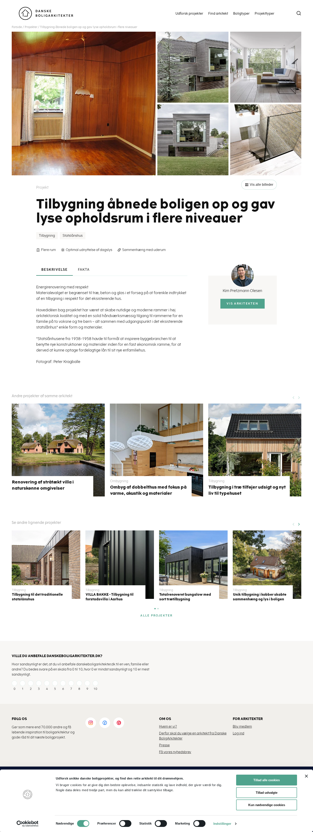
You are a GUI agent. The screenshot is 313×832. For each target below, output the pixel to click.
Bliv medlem (242, 726)
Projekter (31, 27)
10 (95, 689)
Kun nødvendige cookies (266, 805)
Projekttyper (264, 13)
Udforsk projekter (189, 13)
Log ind (238, 733)
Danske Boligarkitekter (46, 13)
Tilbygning (47, 235)
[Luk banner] (306, 776)
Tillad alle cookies (266, 780)
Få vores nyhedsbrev (175, 752)
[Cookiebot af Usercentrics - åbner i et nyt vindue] (27, 824)
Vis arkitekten (242, 304)
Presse (164, 745)
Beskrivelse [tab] (54, 269)
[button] (298, 522)
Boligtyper (241, 13)
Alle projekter (156, 616)
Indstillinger (222, 823)
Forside (17, 27)
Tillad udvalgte (266, 792)
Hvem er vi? (168, 726)
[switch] (122, 823)
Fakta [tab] (84, 269)
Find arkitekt (218, 13)
